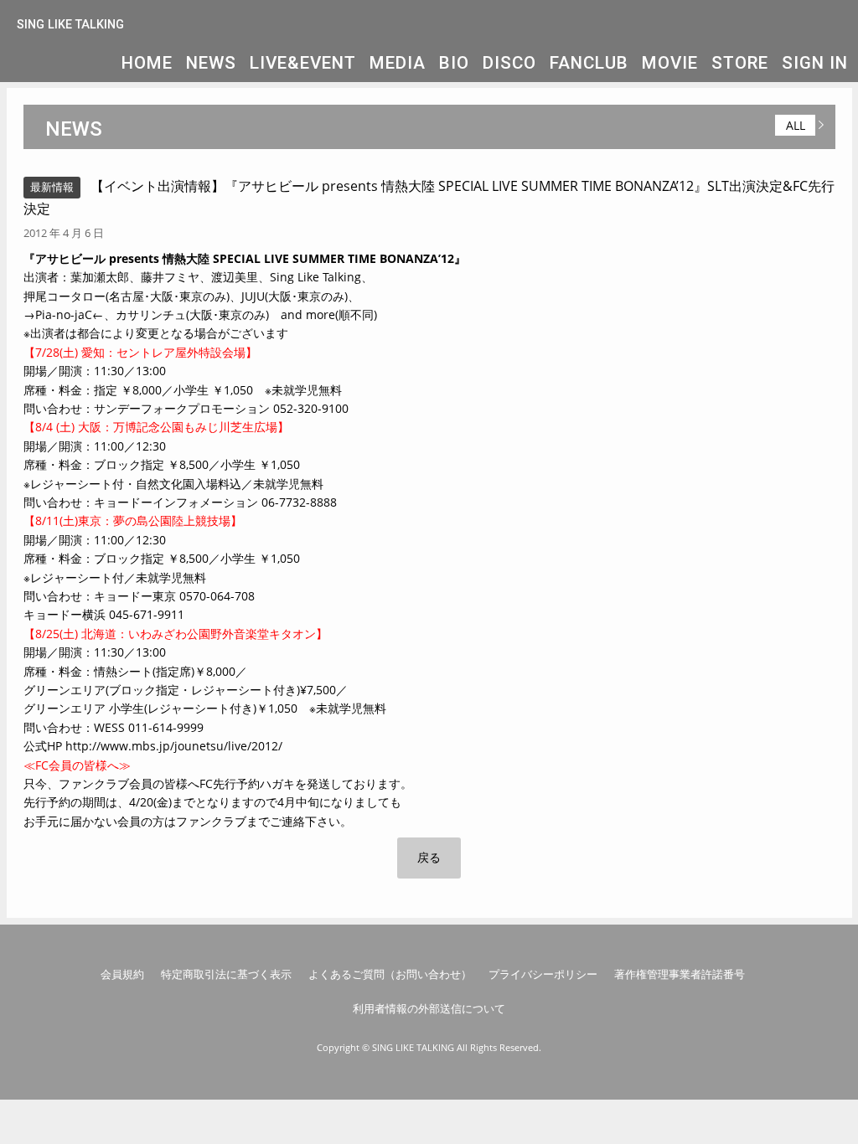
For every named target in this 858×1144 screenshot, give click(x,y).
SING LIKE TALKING (70, 25)
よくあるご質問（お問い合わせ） (390, 974)
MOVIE (670, 63)
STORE (739, 63)
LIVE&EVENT (303, 63)
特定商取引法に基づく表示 (226, 974)
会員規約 (122, 974)
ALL (795, 125)
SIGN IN (815, 63)
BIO (454, 63)
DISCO (509, 63)
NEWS (211, 63)
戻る (429, 857)
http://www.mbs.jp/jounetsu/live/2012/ (173, 746)
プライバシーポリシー (542, 974)
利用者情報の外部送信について (429, 1008)
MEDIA (398, 63)
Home (147, 63)
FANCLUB (589, 63)
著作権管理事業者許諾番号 (679, 974)
